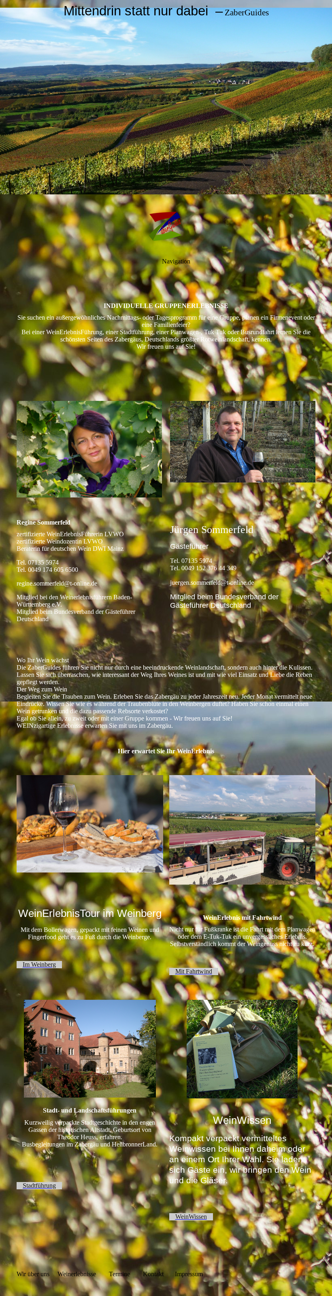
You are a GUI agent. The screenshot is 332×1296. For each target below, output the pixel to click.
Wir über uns (33, 1274)
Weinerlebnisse (76, 1274)
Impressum (188, 1274)
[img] (166, 101)
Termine (119, 1274)
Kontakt (152, 1274)
